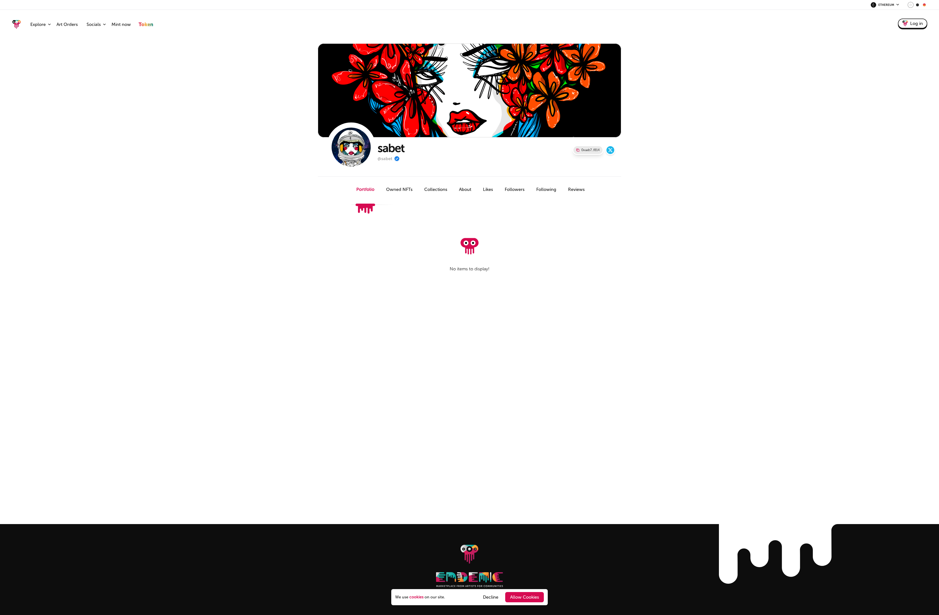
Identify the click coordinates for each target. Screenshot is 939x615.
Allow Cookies (524, 597)
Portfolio (365, 189)
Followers (515, 189)
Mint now (121, 24)
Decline (490, 597)
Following (546, 189)
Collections (435, 189)
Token (146, 24)
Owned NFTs (399, 189)
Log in (916, 23)
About (465, 189)
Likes (488, 189)
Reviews (576, 189)
